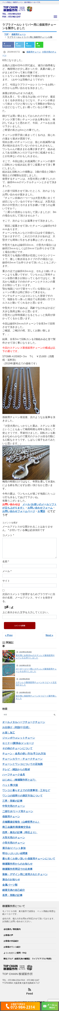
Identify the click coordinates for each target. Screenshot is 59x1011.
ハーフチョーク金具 (13, 774)
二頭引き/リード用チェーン (17, 811)
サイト (6, 580)
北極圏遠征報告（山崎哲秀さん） (21, 822)
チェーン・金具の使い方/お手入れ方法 (24, 753)
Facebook (7, 46)
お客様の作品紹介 (11, 941)
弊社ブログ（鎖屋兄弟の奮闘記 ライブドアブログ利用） (28, 959)
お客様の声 (8, 935)
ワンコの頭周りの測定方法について (22, 795)
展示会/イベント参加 (14, 848)
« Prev (9, 635)
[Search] (54, 714)
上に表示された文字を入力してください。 (26, 612)
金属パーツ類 (9, 884)
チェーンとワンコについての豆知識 (22, 764)
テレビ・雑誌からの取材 (16, 769)
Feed (29, 993)
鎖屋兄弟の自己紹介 (13, 890)
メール (6, 571)
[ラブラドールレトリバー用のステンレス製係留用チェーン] (21, 390)
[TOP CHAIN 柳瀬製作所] (18, 8)
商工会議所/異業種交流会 (16, 827)
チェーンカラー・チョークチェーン (22, 759)
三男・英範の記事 (12, 800)
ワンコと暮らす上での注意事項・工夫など (26, 790)
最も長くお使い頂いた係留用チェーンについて (28, 858)
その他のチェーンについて (17, 748)
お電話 (41, 511)
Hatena (28, 46)
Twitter (18, 46)
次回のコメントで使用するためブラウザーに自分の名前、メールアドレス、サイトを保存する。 (28, 598)
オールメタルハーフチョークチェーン (23, 722)
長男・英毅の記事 (12, 895)
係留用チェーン (33, 52)
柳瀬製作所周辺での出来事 (17, 869)
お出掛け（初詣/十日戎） (16, 727)
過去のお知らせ (11, 879)
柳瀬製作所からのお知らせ (17, 863)
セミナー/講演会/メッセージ (18, 743)
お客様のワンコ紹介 (12, 947)
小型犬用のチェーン (13, 842)
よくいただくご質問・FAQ (15, 953)
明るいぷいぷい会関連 (15, 853)
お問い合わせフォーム (40, 507)
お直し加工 (8, 732)
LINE (38, 46)
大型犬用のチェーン (13, 837)
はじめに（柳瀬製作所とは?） (19, 779)
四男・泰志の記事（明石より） (20, 832)
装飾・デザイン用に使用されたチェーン (25, 874)
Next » (49, 635)
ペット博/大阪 (10, 785)
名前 (5, 561)
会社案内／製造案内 (12, 929)
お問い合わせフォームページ (18, 511)
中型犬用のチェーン (13, 806)
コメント (8, 535)
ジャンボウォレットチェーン (18, 738)
